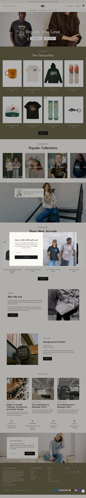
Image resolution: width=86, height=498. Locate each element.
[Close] (74, 234)
